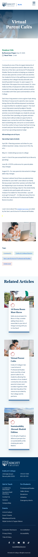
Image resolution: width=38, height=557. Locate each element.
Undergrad (7, 264)
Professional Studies (27, 488)
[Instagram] (14, 543)
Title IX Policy (6, 537)
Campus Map (6, 503)
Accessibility (24, 533)
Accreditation (25, 530)
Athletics (23, 497)
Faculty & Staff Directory (7, 493)
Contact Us (6, 497)
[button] (34, 3)
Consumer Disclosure (9, 530)
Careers (5, 500)
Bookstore (24, 494)
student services (23, 209)
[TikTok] (28, 543)
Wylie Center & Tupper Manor (12, 521)
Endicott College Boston (24, 253)
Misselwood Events (8, 518)
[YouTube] (19, 543)
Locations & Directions (6, 488)
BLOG (20, 4)
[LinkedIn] (24, 543)
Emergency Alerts (26, 500)
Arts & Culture (7, 512)
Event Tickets (7, 515)
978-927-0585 (24, 474)
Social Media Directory (19, 547)
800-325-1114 (24, 476)
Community (7, 253)
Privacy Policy (7, 533)
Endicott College (8, 4)
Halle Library (24, 491)
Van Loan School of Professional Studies (17, 258)
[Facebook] (9, 543)
